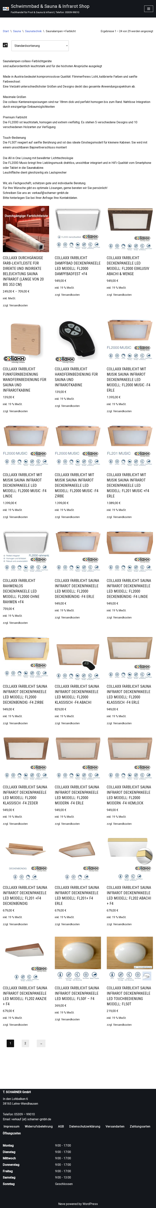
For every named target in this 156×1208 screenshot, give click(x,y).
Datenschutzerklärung (84, 1126)
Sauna (17, 31)
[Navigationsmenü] (148, 9)
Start (6, 31)
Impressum (11, 1126)
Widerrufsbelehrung (39, 1126)
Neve (61, 1204)
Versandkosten (18, 305)
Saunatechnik (33, 31)
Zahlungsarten (140, 1126)
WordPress (90, 1204)
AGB (61, 1126)
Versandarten (115, 1126)
